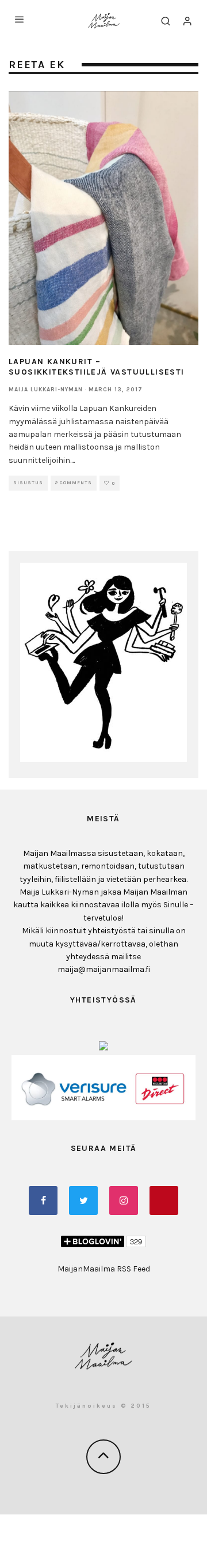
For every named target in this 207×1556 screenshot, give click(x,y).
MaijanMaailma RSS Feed (103, 1269)
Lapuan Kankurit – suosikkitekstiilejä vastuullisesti (97, 367)
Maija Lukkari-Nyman (46, 389)
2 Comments (73, 482)
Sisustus (28, 482)
